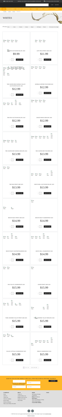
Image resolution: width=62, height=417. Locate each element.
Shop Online (20, 400)
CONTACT (46, 9)
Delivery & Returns (7, 402)
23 (34, 367)
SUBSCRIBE (53, 380)
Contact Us (20, 394)
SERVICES (40, 9)
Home (4, 394)
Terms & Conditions (7, 398)
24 (36, 367)
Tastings (33, 9)
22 (32, 367)
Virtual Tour (5, 397)
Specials (18, 9)
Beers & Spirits (11, 9)
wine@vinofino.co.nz (22, 395)
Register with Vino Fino (22, 397)
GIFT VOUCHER (26, 9)
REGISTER (57, 4)
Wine (3, 9)
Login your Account (21, 398)
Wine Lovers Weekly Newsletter (9, 403)
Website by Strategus (31, 415)
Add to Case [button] (19, 59)
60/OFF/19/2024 (48, 413)
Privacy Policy (6, 400)
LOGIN (52, 4)
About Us (5, 395)
